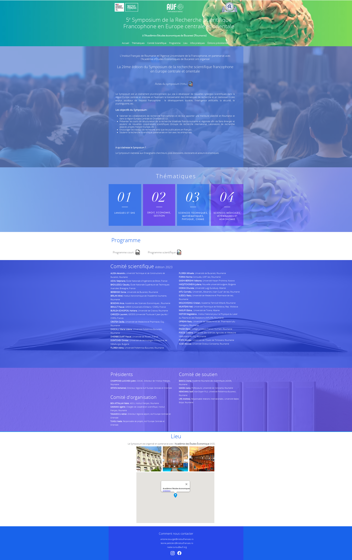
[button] (218, 43)
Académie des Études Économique (192, 443)
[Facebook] (179, 553)
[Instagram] (172, 553)
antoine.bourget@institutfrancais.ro (176, 539)
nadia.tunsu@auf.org (177, 547)
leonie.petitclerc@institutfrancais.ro (177, 543)
